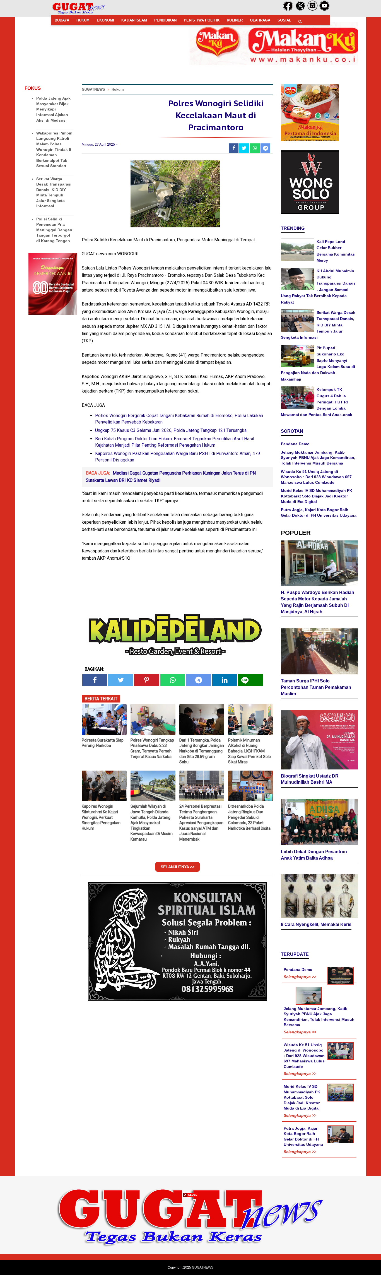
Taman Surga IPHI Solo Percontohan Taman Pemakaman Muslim (316, 687)
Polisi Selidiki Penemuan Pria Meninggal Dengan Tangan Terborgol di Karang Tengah (54, 230)
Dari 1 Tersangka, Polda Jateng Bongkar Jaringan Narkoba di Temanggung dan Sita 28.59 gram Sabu (201, 751)
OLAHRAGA (260, 20)
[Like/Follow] (288, 10)
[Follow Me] (300, 10)
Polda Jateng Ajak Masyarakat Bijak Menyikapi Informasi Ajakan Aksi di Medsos (53, 109)
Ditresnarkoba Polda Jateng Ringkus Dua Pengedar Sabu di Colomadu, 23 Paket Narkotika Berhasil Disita (249, 817)
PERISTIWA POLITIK (202, 20)
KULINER (235, 20)
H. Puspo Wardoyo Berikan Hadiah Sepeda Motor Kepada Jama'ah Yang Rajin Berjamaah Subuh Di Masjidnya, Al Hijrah (317, 602)
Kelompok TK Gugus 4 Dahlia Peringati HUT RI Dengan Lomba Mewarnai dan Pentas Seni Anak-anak (316, 402)
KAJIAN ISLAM (134, 20)
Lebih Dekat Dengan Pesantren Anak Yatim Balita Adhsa (314, 854)
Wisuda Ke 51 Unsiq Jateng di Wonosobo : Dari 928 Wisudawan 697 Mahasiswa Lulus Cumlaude (316, 477)
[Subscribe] (324, 10)
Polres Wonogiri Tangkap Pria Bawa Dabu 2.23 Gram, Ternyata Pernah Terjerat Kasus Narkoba (152, 748)
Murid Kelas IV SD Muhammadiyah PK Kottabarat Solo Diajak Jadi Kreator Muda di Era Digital (316, 496)
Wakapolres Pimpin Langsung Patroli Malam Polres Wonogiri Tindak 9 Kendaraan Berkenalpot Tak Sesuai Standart (54, 149)
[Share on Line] (250, 680)
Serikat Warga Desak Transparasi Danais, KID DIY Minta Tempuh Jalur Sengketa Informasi (318, 325)
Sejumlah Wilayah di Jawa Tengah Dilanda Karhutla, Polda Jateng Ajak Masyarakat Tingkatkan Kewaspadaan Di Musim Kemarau (152, 822)
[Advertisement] (190, 1236)
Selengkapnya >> (300, 977)
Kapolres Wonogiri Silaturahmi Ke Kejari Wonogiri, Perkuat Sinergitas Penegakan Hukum (101, 817)
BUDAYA (62, 20)
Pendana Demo (295, 444)
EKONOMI (105, 20)
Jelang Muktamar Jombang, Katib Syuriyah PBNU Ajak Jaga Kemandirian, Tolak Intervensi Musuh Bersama (318, 457)
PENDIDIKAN (165, 20)
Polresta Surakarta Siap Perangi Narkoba (103, 743)
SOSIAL (284, 20)
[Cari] (300, 21)
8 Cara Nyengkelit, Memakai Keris (316, 924)
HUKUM (83, 20)
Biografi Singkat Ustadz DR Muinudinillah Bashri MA (310, 779)
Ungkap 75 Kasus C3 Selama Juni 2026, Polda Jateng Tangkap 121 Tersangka (171, 430)
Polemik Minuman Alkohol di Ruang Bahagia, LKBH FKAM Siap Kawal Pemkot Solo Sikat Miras (249, 751)
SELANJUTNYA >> (177, 867)
